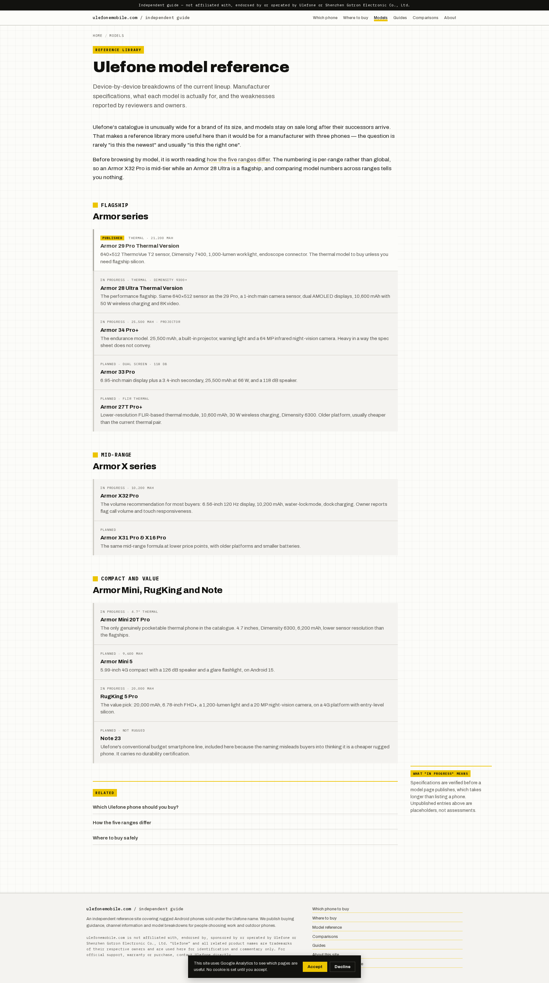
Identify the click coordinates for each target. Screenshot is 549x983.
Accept (315, 967)
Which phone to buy (330, 909)
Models (381, 18)
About (450, 18)
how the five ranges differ (238, 160)
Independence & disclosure (337, 964)
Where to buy (355, 18)
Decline (342, 967)
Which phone (325, 18)
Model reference (327, 927)
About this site (325, 955)
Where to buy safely (115, 837)
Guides (400, 18)
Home (98, 35)
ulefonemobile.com (141, 17)
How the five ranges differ (122, 822)
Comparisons (425, 18)
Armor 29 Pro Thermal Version (139, 246)
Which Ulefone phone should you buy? (136, 807)
